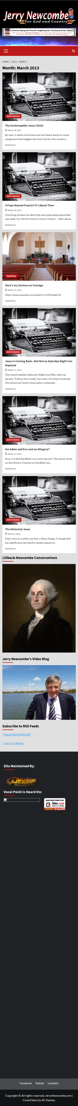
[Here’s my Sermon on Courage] (39, 256)
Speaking (11, 275)
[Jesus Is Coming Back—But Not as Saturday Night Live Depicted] (39, 332)
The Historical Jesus (17, 529)
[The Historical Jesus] (39, 500)
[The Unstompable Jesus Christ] (39, 96)
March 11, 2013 (14, 370)
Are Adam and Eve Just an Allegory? (27, 449)
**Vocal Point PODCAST (16, 734)
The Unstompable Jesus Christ (24, 126)
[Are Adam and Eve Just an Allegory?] (39, 420)
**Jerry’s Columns (13, 743)
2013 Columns (13, 116)
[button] (6, 50)
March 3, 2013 (14, 534)
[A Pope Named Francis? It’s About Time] (39, 176)
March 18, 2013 (14, 210)
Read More (10, 145)
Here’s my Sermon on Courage (24, 285)
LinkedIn (53, 1083)
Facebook (26, 1083)
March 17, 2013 (14, 290)
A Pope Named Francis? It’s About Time (29, 205)
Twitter (39, 1083)
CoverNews (30, 1100)
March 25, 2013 (14, 130)
